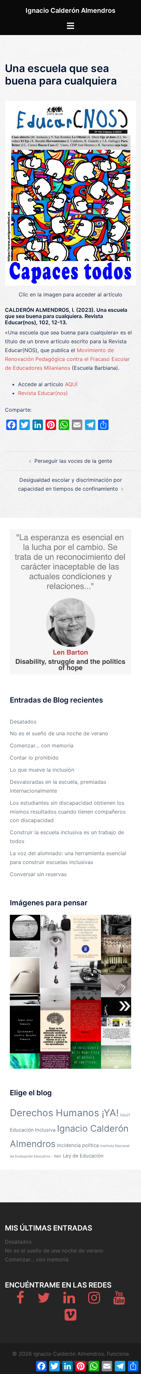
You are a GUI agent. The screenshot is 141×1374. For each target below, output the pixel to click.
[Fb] (20, 1300)
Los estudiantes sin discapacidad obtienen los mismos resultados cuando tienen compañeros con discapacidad (68, 812)
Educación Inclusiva (32, 1130)
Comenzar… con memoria (41, 745)
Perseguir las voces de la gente (73, 461)
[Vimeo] (70, 1317)
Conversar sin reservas (38, 874)
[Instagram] (94, 1300)
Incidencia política (78, 1145)
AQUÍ (71, 384)
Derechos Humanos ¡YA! (64, 1113)
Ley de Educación (83, 1156)
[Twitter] (43, 1300)
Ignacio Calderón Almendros (70, 10)
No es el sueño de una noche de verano (59, 733)
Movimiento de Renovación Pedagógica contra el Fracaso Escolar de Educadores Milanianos (67, 359)
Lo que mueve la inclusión (42, 769)
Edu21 (125, 1115)
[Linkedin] (69, 1300)
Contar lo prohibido (34, 757)
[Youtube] (119, 1300)
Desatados (23, 721)
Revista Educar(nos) (43, 393)
